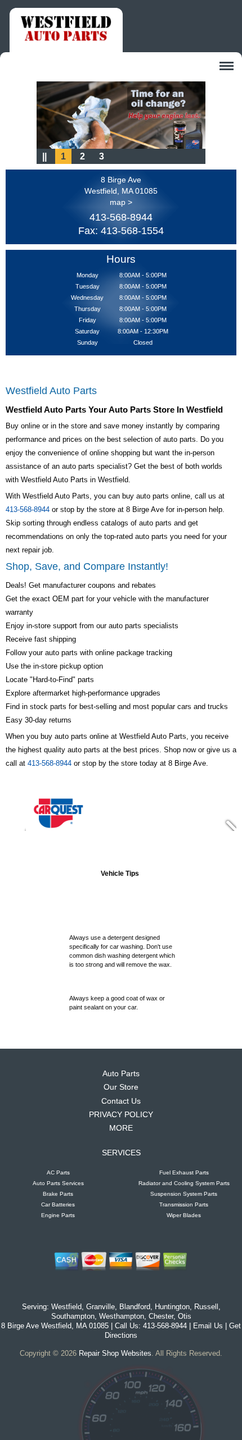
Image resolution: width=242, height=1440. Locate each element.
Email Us (208, 1326)
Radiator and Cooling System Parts (184, 1183)
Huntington (172, 1306)
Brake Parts (58, 1194)
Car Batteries (58, 1204)
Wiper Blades (184, 1215)
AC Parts (58, 1172)
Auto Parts (121, 1073)
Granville (100, 1306)
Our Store (121, 1086)
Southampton (73, 1316)
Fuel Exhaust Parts (184, 1172)
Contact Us (121, 1100)
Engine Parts (58, 1215)
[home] (66, 30)
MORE (121, 1127)
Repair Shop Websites (115, 1353)
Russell (206, 1306)
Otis (184, 1316)
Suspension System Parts (183, 1194)
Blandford (134, 1306)
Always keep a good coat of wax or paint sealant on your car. (117, 999)
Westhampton (121, 1316)
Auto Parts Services (58, 1183)
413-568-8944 (121, 217)
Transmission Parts (183, 1204)
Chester (161, 1316)
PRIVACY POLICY (121, 1114)
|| (44, 156)
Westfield (66, 1306)
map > (121, 202)
